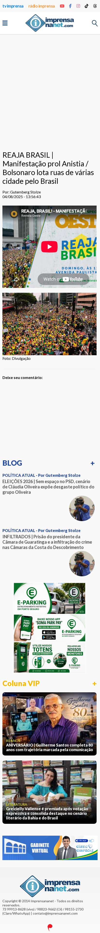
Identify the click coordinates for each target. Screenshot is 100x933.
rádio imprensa (41, 5)
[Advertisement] (50, 92)
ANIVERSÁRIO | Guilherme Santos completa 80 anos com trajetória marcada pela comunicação (49, 747)
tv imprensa (13, 5)
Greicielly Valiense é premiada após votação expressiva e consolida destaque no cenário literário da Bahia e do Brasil (47, 813)
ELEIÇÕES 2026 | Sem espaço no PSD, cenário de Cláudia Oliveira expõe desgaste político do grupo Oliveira (48, 487)
